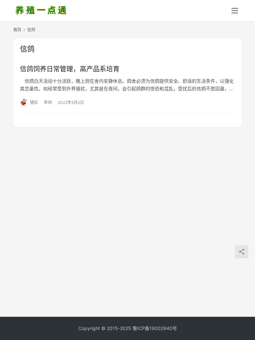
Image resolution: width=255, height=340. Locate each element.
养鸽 (48, 102)
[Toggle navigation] (235, 11)
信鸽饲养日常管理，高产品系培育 (70, 69)
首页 (17, 29)
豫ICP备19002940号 (154, 328)
